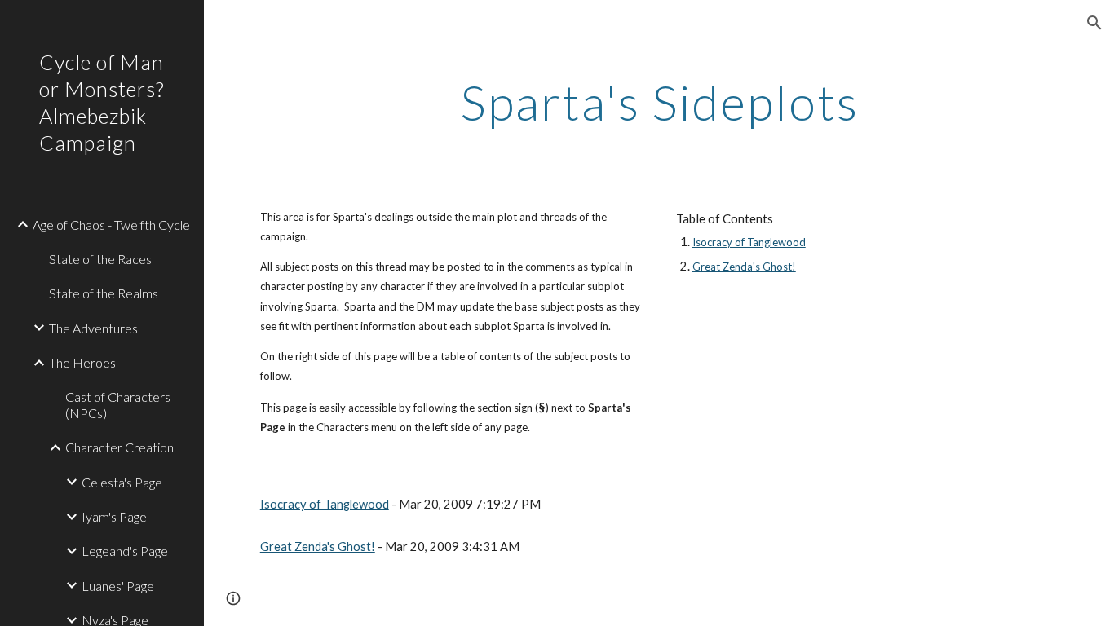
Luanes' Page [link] (118, 585)
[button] (1094, 22)
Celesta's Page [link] (122, 482)
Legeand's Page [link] (125, 550)
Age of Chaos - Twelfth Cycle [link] (111, 224)
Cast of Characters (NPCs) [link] (117, 404)
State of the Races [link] (100, 259)
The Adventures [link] (93, 328)
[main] (659, 101)
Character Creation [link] (119, 447)
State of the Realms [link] (103, 293)
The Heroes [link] (82, 362)
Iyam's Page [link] (114, 516)
